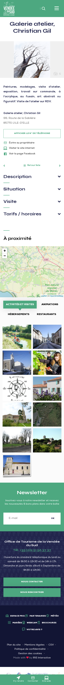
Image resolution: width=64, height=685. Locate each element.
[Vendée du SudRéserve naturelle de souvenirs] (9, 8)
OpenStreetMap (56, 295)
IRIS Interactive (42, 658)
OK (52, 519)
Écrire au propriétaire (21, 143)
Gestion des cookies (30, 653)
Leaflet (44, 295)
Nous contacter (32, 582)
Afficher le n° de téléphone (32, 134)
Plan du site (14, 645)
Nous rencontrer (32, 592)
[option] (32, 59)
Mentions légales (35, 645)
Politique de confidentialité (30, 649)
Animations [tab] (49, 304)
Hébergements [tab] (18, 314)
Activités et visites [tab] (20, 304)
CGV (51, 645)
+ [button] (5, 251)
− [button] (5, 256)
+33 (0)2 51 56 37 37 (35, 550)
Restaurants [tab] (46, 314)
